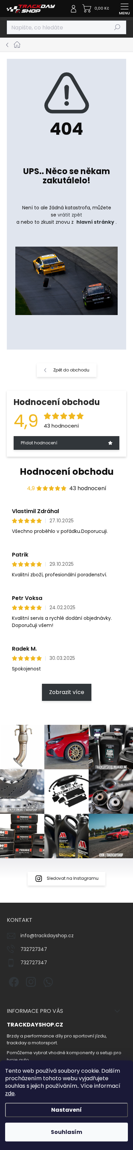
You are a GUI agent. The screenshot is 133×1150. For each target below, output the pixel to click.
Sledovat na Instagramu (73, 878)
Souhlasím (66, 1132)
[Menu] (124, 8)
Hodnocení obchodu (67, 472)
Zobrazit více (66, 692)
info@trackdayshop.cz (47, 935)
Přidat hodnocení (39, 443)
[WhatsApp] (47, 981)
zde (10, 1093)
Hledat (117, 27)
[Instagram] (30, 981)
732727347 (33, 949)
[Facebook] (13, 981)
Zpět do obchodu (71, 370)
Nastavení (66, 1110)
